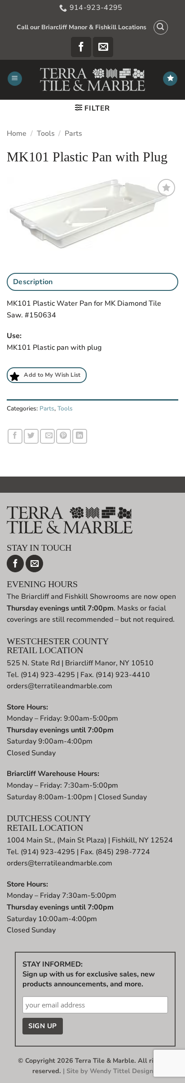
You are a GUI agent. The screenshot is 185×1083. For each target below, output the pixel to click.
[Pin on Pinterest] (63, 436)
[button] (161, 27)
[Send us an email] (103, 47)
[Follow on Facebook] (81, 47)
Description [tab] (33, 282)
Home (16, 133)
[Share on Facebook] (15, 436)
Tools (46, 133)
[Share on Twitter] (31, 436)
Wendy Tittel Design (121, 1070)
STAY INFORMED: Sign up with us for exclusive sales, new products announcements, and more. (88, 974)
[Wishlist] (170, 78)
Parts (73, 133)
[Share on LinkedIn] (79, 436)
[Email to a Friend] (47, 436)
